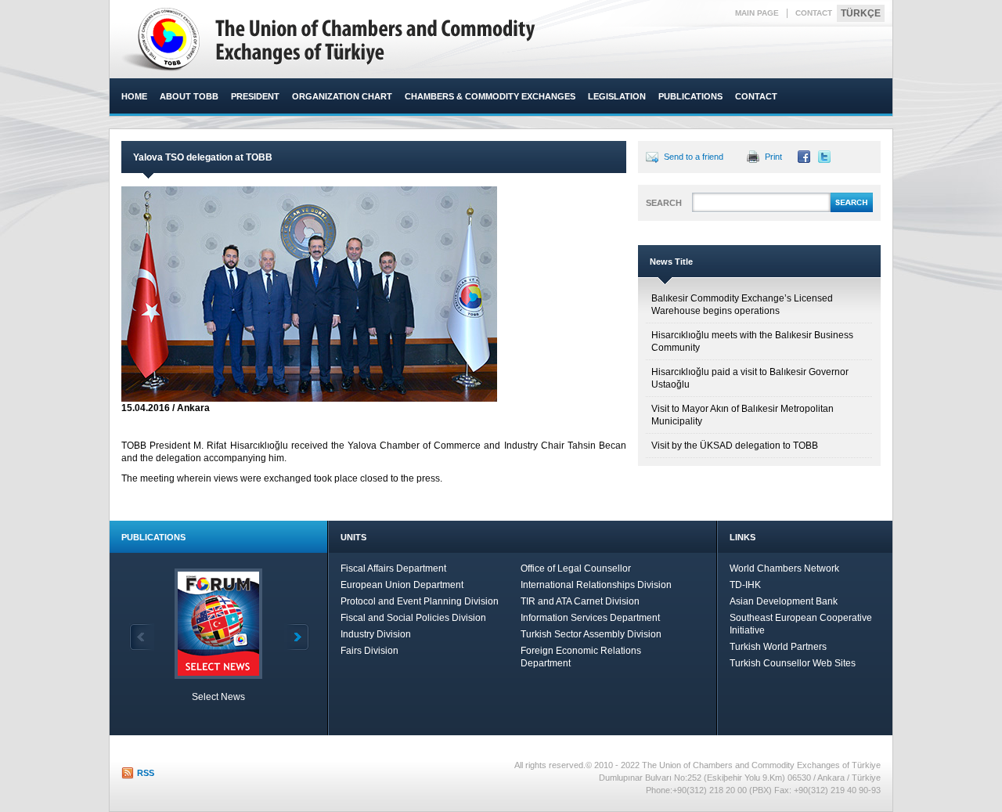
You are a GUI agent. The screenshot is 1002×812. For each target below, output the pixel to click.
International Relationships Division (596, 584)
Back (141, 637)
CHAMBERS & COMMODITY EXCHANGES (490, 96)
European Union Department (402, 584)
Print (773, 156)
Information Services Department (590, 617)
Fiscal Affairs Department (393, 568)
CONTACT (813, 13)
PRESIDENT (255, 96)
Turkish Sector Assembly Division (591, 634)
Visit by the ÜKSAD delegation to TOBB (734, 445)
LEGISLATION (617, 96)
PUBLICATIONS (690, 96)
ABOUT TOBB (189, 96)
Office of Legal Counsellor (576, 568)
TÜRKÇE (861, 13)
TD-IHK (745, 584)
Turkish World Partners (778, 646)
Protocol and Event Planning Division (420, 601)
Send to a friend (693, 156)
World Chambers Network (784, 568)
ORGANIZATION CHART (342, 96)
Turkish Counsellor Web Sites (793, 663)
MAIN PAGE (757, 13)
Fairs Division (369, 650)
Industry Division (376, 634)
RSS (145, 773)
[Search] (852, 209)
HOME (134, 96)
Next (296, 637)
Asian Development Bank (784, 601)
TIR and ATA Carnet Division (580, 601)
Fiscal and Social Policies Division (413, 617)
